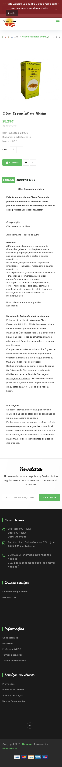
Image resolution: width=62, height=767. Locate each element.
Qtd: (4, 149)
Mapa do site (9, 597)
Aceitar (12, 13)
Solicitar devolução (12, 695)
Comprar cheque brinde (15, 591)
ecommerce (9, 748)
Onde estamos (10, 637)
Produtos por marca (13, 689)
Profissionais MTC (11, 649)
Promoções (8, 683)
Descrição (8, 180)
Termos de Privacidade (14, 660)
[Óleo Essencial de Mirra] (31, 78)
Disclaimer (7, 643)
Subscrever (49, 497)
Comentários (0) (26, 180)
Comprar (14, 162)
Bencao (27, 744)
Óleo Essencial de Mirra (35, 36)
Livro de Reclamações (13, 701)
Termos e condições (13, 654)
